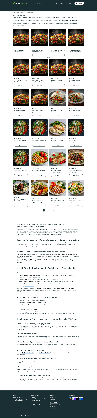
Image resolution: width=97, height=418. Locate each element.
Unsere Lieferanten (55, 404)
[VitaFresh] (20, 3)
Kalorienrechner (54, 406)
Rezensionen (53, 408)
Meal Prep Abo (53, 397)
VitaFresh (25, 415)
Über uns (52, 399)
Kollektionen (20, 12)
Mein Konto (60, 3)
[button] (79, 3)
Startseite (15, 12)
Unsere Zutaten (54, 402)
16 (54, 210)
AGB (51, 401)
